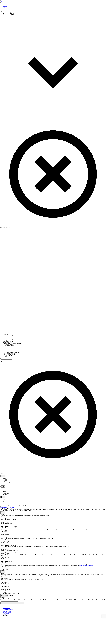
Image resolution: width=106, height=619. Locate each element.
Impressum (12, 507)
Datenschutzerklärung (4, 507)
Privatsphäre (5, 615)
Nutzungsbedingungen (7, 612)
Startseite (4, 4)
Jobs (4, 5)
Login (4, 7)
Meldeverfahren (6, 613)
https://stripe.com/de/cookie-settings (86, 555)
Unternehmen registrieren (8, 609)
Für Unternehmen (6, 608)
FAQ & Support (6, 606)
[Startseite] (2, 1)
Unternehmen (5, 6)
